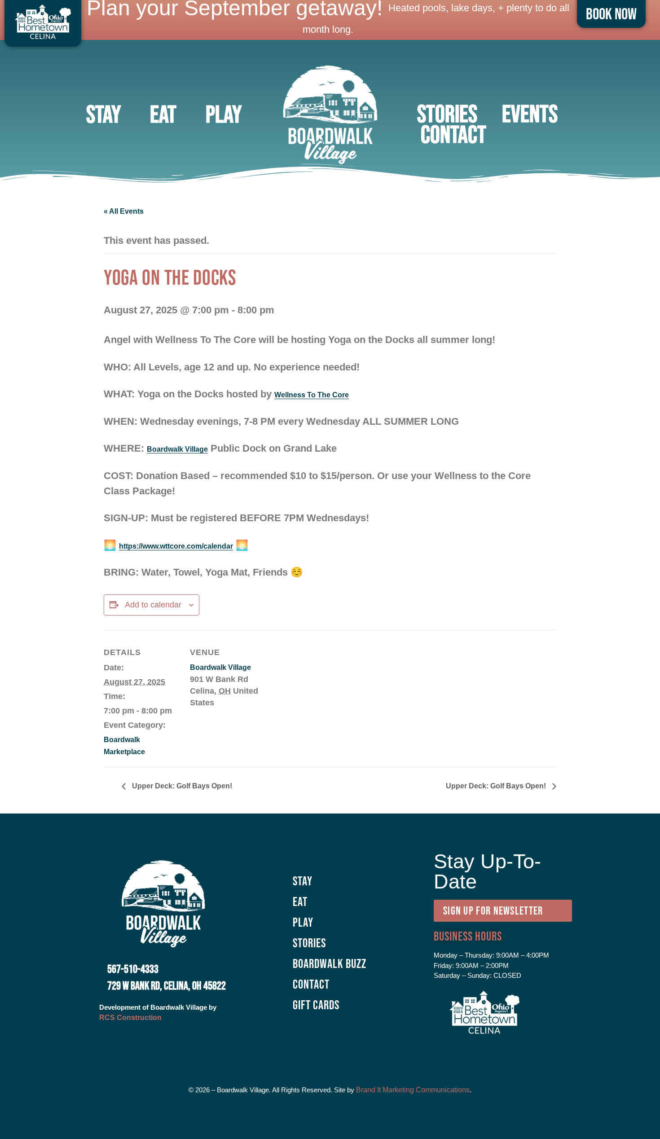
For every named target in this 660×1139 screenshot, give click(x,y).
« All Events (124, 211)
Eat (163, 114)
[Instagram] (318, 1050)
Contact (453, 134)
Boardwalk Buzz (329, 963)
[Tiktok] (342, 1050)
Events (530, 113)
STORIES (447, 113)
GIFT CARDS (316, 1005)
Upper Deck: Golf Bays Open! (181, 786)
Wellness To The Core (311, 395)
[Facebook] (293, 1050)
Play (224, 114)
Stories (309, 943)
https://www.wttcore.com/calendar (176, 546)
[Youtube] (367, 1050)
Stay (103, 114)
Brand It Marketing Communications (413, 1090)
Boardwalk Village (177, 449)
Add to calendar (153, 604)
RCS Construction (130, 1017)
